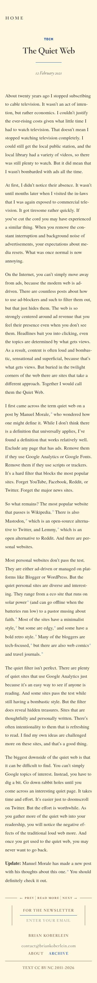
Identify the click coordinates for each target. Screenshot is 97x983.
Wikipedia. (41, 512)
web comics (78, 645)
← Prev (26, 897)
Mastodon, (15, 521)
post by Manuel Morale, (27, 414)
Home (14, 17)
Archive (59, 953)
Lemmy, (49, 529)
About (36, 953)
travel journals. (27, 654)
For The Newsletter (48, 910)
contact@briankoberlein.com (48, 945)
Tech (48, 39)
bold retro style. (20, 636)
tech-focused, (17, 645)
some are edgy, (40, 628)
